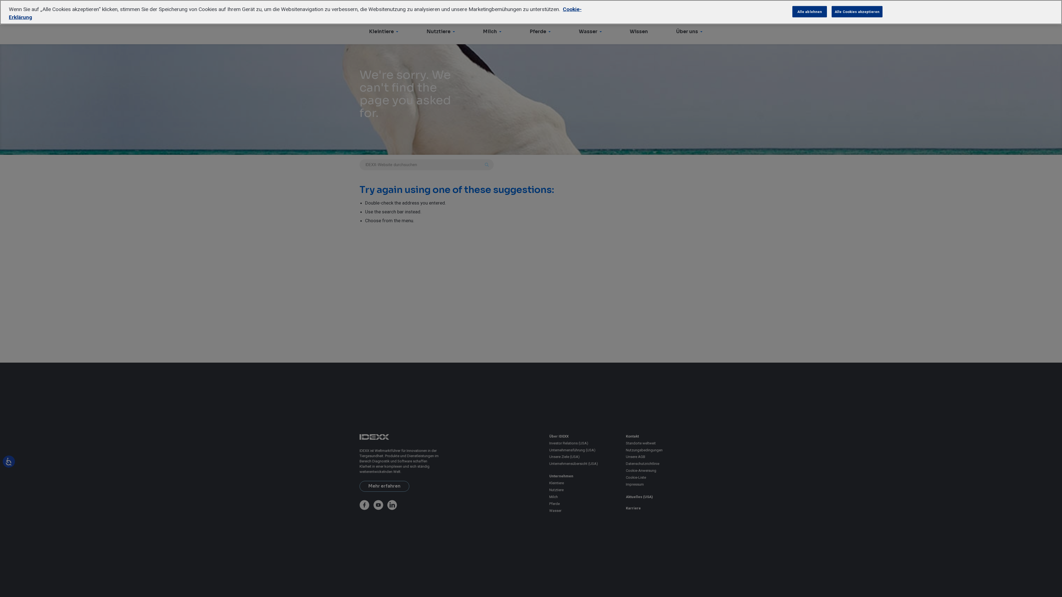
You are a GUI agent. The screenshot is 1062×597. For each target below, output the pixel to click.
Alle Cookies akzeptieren (857, 11)
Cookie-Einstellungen (768, 11)
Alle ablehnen (809, 11)
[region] (531, 12)
